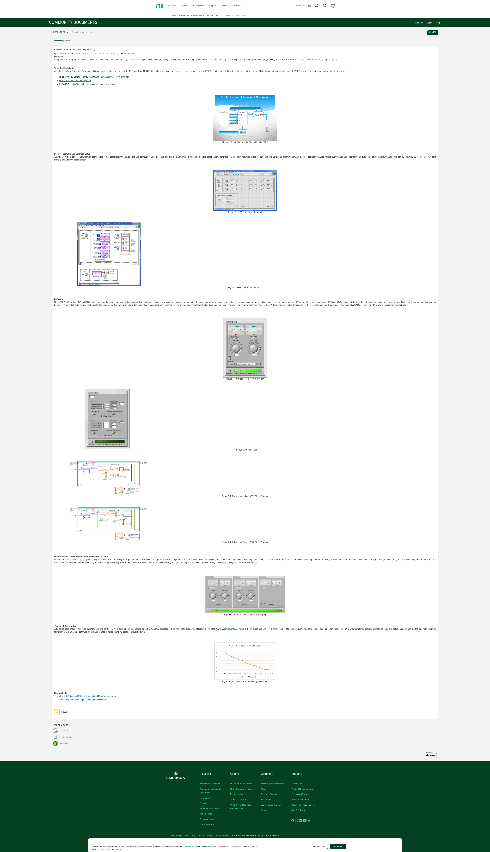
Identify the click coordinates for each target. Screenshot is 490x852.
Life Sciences (206, 813)
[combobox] (248, 32)
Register (419, 23)
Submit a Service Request (303, 804)
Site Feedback (298, 810)
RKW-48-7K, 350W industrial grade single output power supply (87, 84)
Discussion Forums (300, 794)
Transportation (207, 824)
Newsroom (266, 799)
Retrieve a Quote (238, 794)
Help (438, 23)
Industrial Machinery (209, 808)
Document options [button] (61, 40)
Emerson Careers (269, 794)
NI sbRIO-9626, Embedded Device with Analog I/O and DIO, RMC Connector (94, 77)
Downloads (296, 783)
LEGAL (193, 835)
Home (174, 15)
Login (429, 23)
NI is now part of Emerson (272, 783)
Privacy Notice (191, 846)
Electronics (205, 797)
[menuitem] (173, 6)
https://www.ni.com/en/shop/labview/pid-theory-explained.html (238, 629)
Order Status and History (242, 788)
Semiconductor (207, 819)
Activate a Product (300, 799)
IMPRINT (201, 835)
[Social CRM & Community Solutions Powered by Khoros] (431, 755)
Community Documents (201, 15)
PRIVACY (210, 835)
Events (264, 810)
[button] (57, 712)
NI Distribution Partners (241, 783)
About (264, 788)
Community (184, 15)
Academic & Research (210, 783)
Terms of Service (238, 799)
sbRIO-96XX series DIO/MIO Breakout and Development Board (87, 696)
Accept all (338, 846)
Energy (203, 803)
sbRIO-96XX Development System (75, 80)
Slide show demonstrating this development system (82, 700)
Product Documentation (302, 788)
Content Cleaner (129, 54)
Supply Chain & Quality (272, 804)
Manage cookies (222, 835)
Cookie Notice (206, 846)
